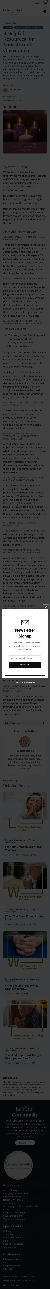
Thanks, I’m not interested (25, 682)
